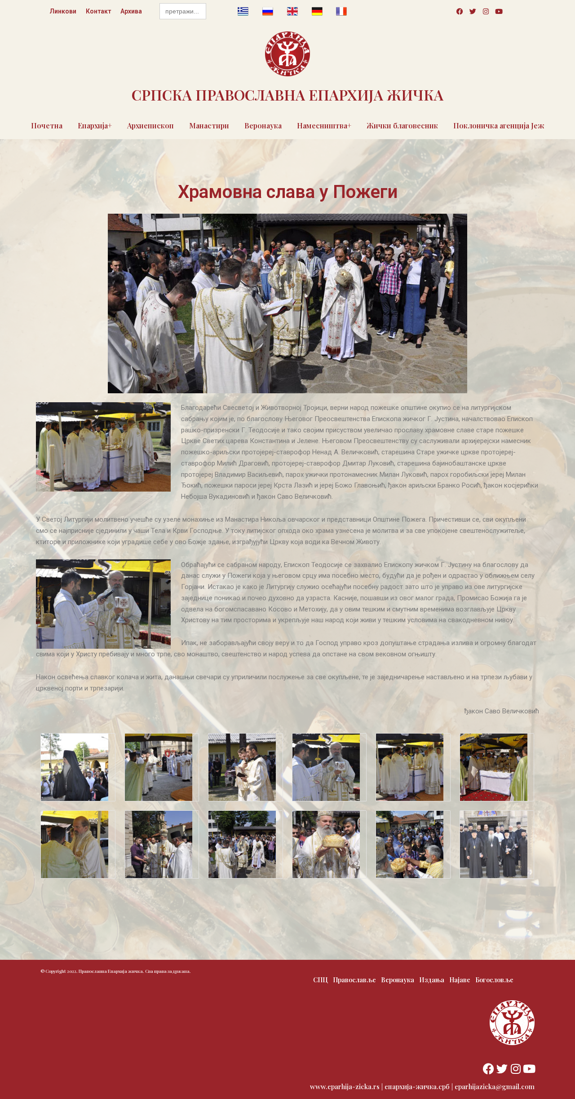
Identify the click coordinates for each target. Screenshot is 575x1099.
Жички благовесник (402, 125)
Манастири (209, 125)
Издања (431, 980)
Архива (131, 11)
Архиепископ (150, 125)
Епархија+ (95, 125)
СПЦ (320, 980)
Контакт (98, 11)
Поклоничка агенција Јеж (498, 125)
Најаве (459, 980)
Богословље (494, 980)
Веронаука (263, 125)
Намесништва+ (324, 125)
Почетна (46, 125)
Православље (354, 980)
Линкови (62, 11)
